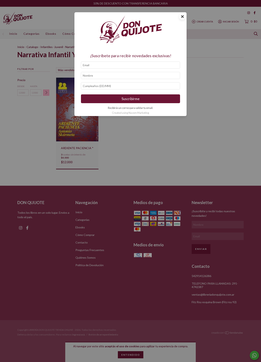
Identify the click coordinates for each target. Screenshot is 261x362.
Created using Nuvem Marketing (130, 112)
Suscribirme (130, 99)
